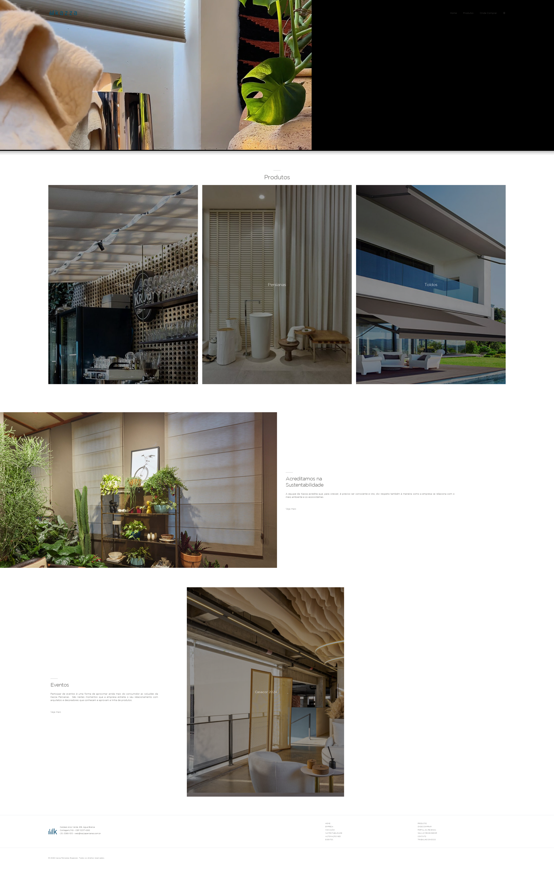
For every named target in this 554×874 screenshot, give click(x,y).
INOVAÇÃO (330, 830)
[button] (503, 800)
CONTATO (422, 836)
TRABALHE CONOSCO (427, 839)
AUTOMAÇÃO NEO (333, 836)
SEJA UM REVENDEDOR (427, 833)
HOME (327, 823)
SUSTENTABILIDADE (333, 833)
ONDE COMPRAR (425, 826)
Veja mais (291, 509)
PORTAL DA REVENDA (427, 830)
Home (453, 13)
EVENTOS (329, 839)
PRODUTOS (422, 823)
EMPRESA (329, 826)
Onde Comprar (488, 13)
